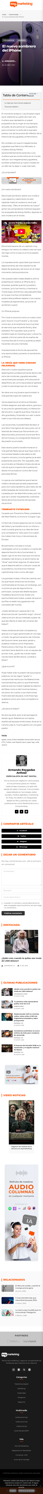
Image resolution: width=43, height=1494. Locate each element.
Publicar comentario (13, 913)
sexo (24, 742)
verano (4, 745)
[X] (21, 811)
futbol (8, 742)
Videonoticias (21, 1426)
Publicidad (21, 1393)
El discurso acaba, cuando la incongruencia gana (27, 1287)
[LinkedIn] (26, 811)
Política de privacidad (26, 1491)
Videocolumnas (22, 1422)
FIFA (4, 742)
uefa (37, 742)
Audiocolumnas (21, 1417)
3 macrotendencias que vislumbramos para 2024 (26, 1299)
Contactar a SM (21, 1455)
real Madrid (16, 742)
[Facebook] (16, 811)
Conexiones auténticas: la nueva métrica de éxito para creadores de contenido (27, 1033)
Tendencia (22, 40)
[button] (21, 1126)
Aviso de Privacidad (21, 1460)
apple (4, 739)
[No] (40, 1486)
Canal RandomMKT (21, 1431)
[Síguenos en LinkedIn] (29, 1370)
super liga (31, 742)
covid (9, 739)
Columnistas (13, 14)
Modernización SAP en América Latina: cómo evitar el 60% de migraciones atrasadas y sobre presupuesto (26, 1017)
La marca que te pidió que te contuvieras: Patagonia (28, 1311)
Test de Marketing (21, 1446)
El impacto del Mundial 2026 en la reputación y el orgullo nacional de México (27, 1047)
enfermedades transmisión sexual (26, 739)
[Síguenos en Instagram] (14, 1370)
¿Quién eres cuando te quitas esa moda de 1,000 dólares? (27, 990)
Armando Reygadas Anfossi (21, 771)
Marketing (21, 1388)
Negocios (21, 1402)
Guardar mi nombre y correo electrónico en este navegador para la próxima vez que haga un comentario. (22, 905)
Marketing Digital (21, 1384)
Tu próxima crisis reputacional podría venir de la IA (26, 1003)
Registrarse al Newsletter (21, 1450)
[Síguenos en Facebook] (19, 1370)
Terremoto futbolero (11, 107)
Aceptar (13, 1491)
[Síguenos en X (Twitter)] (24, 1370)
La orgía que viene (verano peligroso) (18, 103)
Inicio (4, 14)
